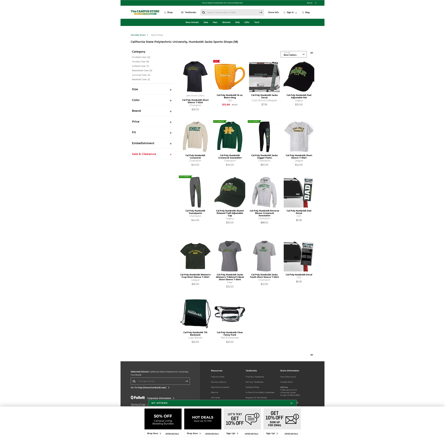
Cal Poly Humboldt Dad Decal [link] (299, 211)
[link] (306, 12)
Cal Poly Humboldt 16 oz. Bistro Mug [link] (230, 96)
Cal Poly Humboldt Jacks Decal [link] (264, 96)
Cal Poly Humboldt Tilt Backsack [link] (195, 333)
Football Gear (141, 57)
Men (215, 22)
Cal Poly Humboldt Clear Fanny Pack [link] (230, 333)
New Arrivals (192, 22)
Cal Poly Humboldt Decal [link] (299, 274)
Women (226, 22)
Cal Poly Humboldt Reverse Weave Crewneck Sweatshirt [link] (264, 213)
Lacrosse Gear (141, 75)
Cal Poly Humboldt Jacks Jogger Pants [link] (264, 156)
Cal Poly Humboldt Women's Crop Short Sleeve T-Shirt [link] (195, 275)
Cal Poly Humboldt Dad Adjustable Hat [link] (299, 96)
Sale (206, 22)
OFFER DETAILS (172, 434)
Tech (256, 22)
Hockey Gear (140, 61)
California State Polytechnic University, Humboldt (160, 373)
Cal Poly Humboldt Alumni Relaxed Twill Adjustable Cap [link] (230, 213)
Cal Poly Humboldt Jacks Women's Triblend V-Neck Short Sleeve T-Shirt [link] (230, 277)
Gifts (246, 22)
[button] (222, 3)
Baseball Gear (141, 79)
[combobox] (160, 381)
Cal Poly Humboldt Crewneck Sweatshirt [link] (230, 156)
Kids (237, 22)
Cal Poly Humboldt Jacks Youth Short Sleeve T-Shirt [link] (264, 275)
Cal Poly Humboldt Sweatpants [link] (195, 211)
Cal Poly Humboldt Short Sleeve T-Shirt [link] (195, 101)
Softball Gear (140, 66)
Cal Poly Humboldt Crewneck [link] (195, 156)
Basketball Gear (142, 70)
